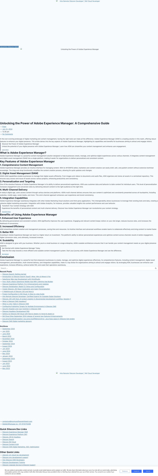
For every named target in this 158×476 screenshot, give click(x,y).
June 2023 (6, 366)
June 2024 (6, 351)
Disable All (136, 471)
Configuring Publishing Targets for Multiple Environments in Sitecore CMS (29, 306)
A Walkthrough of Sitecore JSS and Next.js (18, 291)
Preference (125, 471)
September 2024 (8, 344)
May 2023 (6, 368)
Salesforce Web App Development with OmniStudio (21, 279)
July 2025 (6, 331)
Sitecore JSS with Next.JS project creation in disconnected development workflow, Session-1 (36, 299)
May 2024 (6, 354)
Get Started (5, 254)
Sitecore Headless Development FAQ (15, 311)
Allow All (148, 471)
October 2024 (7, 341)
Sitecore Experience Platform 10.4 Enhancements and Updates (25, 284)
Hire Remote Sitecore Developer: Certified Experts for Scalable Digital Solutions (31, 296)
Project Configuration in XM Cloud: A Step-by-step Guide (23, 294)
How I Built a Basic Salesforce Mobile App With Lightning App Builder (27, 282)
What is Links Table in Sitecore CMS (15, 304)
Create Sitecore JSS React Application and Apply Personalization (26, 289)
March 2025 (6, 336)
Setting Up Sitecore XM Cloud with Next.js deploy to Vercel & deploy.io (28, 314)
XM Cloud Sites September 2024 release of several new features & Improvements (32, 316)
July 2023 (6, 363)
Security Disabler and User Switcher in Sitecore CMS (21, 309)
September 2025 (8, 329)
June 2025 (6, 334)
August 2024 (7, 346)
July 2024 (6, 349)
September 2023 (8, 359)
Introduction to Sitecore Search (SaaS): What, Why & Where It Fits (26, 277)
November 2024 (8, 339)
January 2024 (7, 356)
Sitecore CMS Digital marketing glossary (17, 321)
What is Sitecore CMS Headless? (14, 301)
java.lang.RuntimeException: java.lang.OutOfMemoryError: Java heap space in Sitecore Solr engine (38, 319)
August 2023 (7, 361)
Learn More (5, 149)
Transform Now (6, 211)
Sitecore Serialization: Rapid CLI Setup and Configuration (23, 286)
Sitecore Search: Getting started (14, 274)
